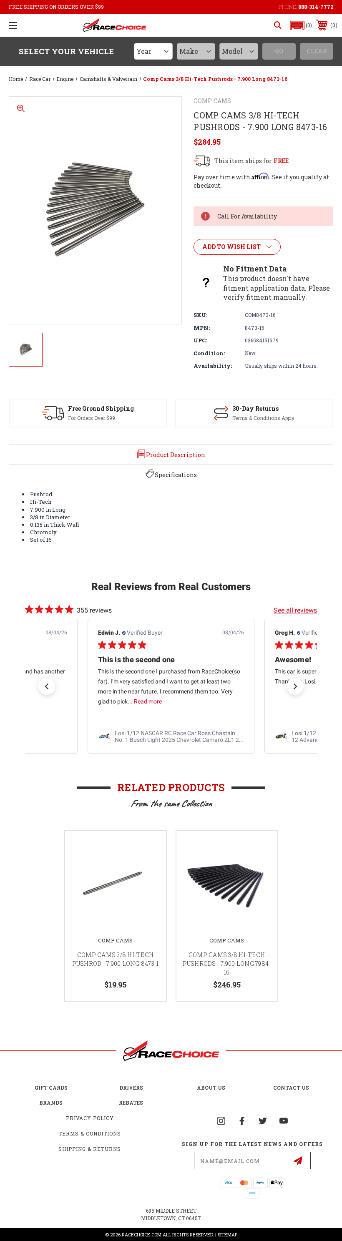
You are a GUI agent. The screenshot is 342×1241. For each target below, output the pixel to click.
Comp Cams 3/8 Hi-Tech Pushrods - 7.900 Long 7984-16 (227, 963)
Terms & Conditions (89, 1133)
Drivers (131, 1087)
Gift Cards (51, 1087)
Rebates (131, 1102)
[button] (301, 25)
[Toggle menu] (13, 25)
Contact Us (291, 1087)
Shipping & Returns (89, 1149)
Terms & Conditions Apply (263, 418)
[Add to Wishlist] (149, 847)
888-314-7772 (315, 6)
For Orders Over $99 (91, 418)
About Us (211, 1087)
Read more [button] (148, 701)
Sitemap (227, 1234)
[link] (171, 736)
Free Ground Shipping (101, 408)
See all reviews (295, 610)
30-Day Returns (255, 408)
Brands (51, 1102)
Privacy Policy (90, 1118)
